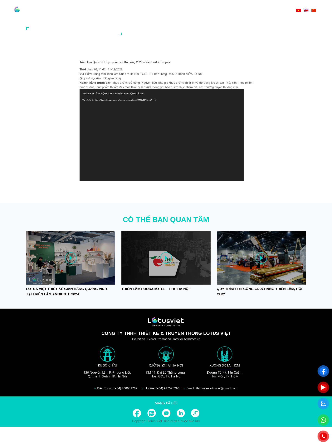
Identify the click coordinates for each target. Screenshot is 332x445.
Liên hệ (284, 10)
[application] (162, 135)
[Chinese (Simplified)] (313, 10)
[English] (306, 10)
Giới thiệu (217, 10)
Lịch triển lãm (260, 10)
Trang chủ (194, 10)
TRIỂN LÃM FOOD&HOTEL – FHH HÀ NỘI (155, 289)
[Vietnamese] (298, 10)
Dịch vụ (237, 10)
